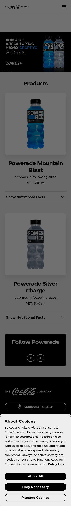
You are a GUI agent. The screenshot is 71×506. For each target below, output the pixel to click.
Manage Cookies (36, 497)
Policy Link (56, 464)
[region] (35, 460)
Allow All (35, 476)
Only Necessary (35, 487)
